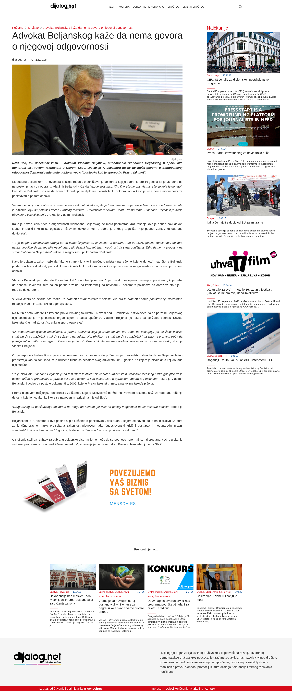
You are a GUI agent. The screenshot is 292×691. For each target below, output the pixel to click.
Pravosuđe (64, 592)
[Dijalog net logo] (63, 7)
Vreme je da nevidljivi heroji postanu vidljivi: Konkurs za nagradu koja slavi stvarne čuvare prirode (121, 606)
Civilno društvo (106, 592)
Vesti (228, 592)
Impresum (157, 688)
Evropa (210, 218)
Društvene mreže (215, 356)
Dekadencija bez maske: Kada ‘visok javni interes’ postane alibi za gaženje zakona (71, 599)
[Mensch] (97, 453)
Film (209, 285)
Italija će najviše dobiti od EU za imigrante (235, 222)
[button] (240, 7)
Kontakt (210, 688)
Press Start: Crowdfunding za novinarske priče (238, 153)
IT (226, 356)
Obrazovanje (213, 75)
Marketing (196, 688)
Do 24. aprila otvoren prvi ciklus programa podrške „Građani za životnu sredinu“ (169, 604)
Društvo (210, 149)
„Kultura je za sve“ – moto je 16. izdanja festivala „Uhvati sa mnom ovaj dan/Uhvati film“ (239, 291)
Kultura (215, 285)
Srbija (222, 592)
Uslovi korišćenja (177, 688)
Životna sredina (113, 597)
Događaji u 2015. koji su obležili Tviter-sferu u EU (240, 360)
